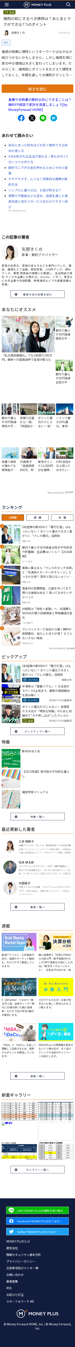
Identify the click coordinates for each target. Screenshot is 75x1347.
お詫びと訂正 (15, 1295)
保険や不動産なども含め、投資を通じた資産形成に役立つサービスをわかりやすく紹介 (38, 201)
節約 (6, 42)
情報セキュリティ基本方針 (23, 1255)
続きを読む (37, 89)
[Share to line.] (43, 118)
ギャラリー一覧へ (37, 1169)
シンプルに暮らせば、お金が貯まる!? (34, 190)
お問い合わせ (15, 1275)
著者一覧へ (37, 907)
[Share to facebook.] (21, 118)
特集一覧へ (37, 816)
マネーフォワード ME (20, 1301)
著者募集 (12, 1281)
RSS (9, 1288)
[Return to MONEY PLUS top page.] (37, 4)
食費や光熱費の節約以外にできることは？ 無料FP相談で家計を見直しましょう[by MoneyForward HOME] (40, 104)
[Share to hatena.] (53, 118)
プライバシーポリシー (20, 1261)
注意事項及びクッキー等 (22, 1268)
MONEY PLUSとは (18, 1241)
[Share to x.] (32, 118)
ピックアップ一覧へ (38, 731)
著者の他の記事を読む (37, 294)
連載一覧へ (37, 1076)
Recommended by (56, 492)
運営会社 (12, 1248)
